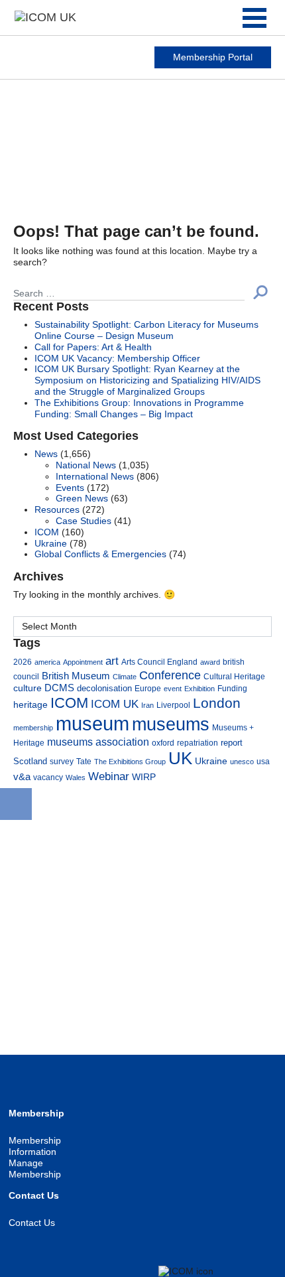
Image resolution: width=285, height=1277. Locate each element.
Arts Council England (159, 661)
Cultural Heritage (234, 676)
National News (86, 465)
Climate (125, 677)
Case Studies (83, 520)
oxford (163, 742)
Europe (148, 688)
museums (170, 724)
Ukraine (50, 543)
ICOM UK (115, 703)
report (232, 743)
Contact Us (32, 1222)
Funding (232, 688)
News (46, 453)
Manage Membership (35, 1168)
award (210, 662)
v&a (21, 776)
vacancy (48, 777)
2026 (22, 661)
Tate (83, 761)
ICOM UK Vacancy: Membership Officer (117, 358)
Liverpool (173, 705)
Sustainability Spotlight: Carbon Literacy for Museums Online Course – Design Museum (146, 330)
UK (180, 758)
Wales (76, 777)
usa (263, 761)
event (173, 689)
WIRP (144, 777)
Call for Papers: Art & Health (93, 347)
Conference (170, 675)
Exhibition (199, 689)
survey (62, 761)
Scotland (30, 761)
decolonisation (104, 688)
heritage (30, 704)
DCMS (59, 688)
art (112, 661)
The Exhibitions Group (130, 762)
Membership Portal (213, 57)
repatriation (197, 742)
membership (33, 728)
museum (92, 723)
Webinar (108, 776)
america (47, 662)
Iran (147, 705)
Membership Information (35, 1146)
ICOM (46, 532)
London (217, 702)
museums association (98, 742)
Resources (57, 509)
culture (27, 688)
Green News (82, 498)
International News (95, 476)
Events (70, 487)
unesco (242, 762)
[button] (260, 292)
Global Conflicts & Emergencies (100, 554)
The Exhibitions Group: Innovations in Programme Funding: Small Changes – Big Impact (139, 408)
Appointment (83, 662)
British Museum (76, 676)
